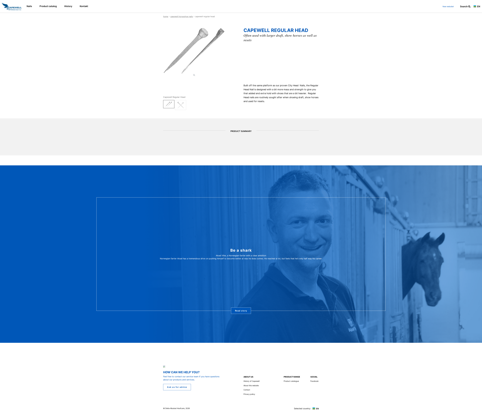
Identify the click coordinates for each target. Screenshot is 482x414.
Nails (29, 6)
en (478, 6)
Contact (247, 390)
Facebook (314, 381)
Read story (241, 310)
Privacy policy (249, 394)
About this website (251, 385)
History (68, 6)
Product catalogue (291, 381)
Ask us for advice (177, 387)
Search (464, 6)
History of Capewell (251, 381)
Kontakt (84, 6)
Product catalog (48, 6)
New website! (448, 6)
